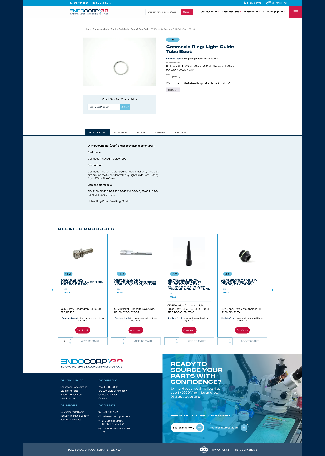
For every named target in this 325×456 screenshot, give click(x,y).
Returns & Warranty (70, 419)
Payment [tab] (141, 132)
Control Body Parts (120, 29)
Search (187, 12)
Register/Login (173, 58)
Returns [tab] (181, 132)
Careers (103, 398)
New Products (67, 398)
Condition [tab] (121, 132)
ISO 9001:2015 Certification (113, 390)
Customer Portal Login (72, 411)
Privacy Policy (219, 449)
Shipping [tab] (161, 132)
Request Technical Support (74, 415)
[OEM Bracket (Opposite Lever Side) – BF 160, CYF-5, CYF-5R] (136, 285)
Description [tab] (98, 132)
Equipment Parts (69, 390)
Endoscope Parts (230, 11)
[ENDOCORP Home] (89, 11)
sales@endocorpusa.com (116, 416)
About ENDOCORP (108, 386)
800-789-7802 (110, 411)
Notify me (173, 89)
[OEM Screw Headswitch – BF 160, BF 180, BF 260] (82, 285)
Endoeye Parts (251, 11)
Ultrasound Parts (209, 11)
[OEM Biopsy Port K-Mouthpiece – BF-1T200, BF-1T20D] (242, 285)
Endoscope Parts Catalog (73, 386)
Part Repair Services (71, 394)
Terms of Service (246, 449)
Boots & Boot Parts (140, 29)
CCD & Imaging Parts (273, 11)
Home (88, 29)
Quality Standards (108, 394)
